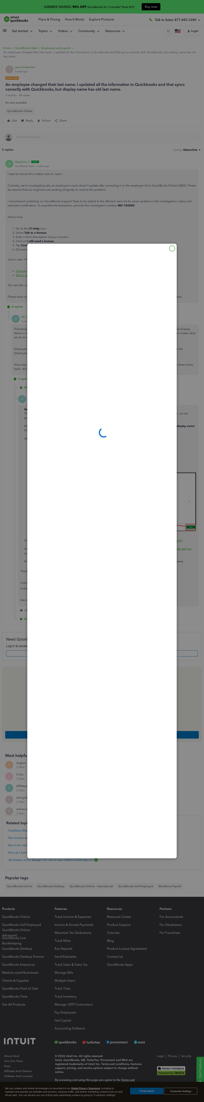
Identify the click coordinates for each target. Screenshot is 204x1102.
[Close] (172, 248)
